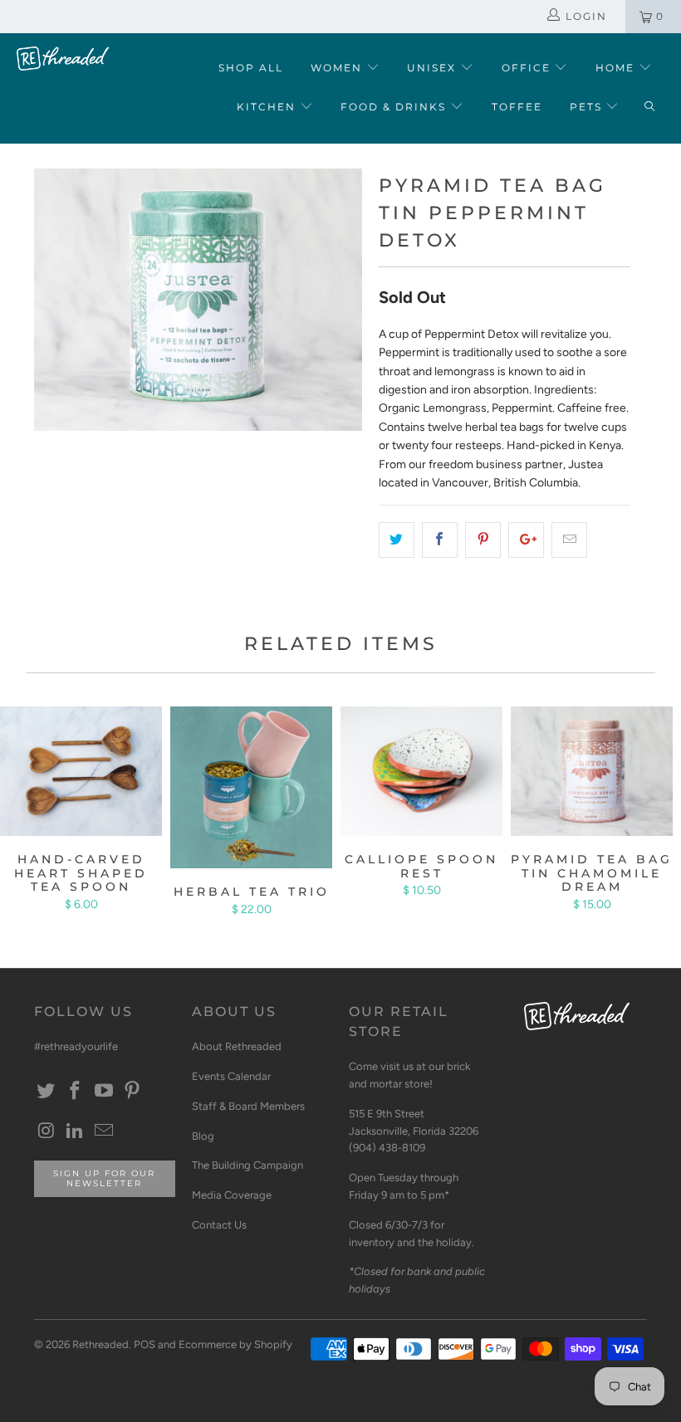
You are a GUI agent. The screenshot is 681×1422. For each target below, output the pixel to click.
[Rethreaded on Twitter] (46, 1091)
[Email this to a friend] (569, 539)
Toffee (517, 106)
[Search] (649, 107)
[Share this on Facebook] (440, 539)
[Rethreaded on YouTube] (103, 1091)
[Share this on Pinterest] (483, 539)
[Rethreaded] (63, 58)
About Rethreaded (237, 1046)
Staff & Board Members (248, 1106)
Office (528, 67)
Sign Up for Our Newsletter (104, 1178)
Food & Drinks (395, 106)
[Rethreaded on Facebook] (75, 1091)
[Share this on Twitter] (396, 539)
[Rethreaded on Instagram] (46, 1131)
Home (617, 67)
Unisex (433, 67)
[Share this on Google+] (526, 539)
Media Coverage (232, 1195)
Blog (203, 1136)
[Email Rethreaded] (103, 1131)
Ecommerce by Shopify (235, 1344)
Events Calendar (231, 1076)
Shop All (250, 67)
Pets (588, 106)
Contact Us (219, 1225)
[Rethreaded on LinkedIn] (75, 1131)
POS (144, 1344)
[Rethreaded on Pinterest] (132, 1091)
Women (338, 67)
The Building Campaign (247, 1165)
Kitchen (268, 106)
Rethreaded (100, 1344)
